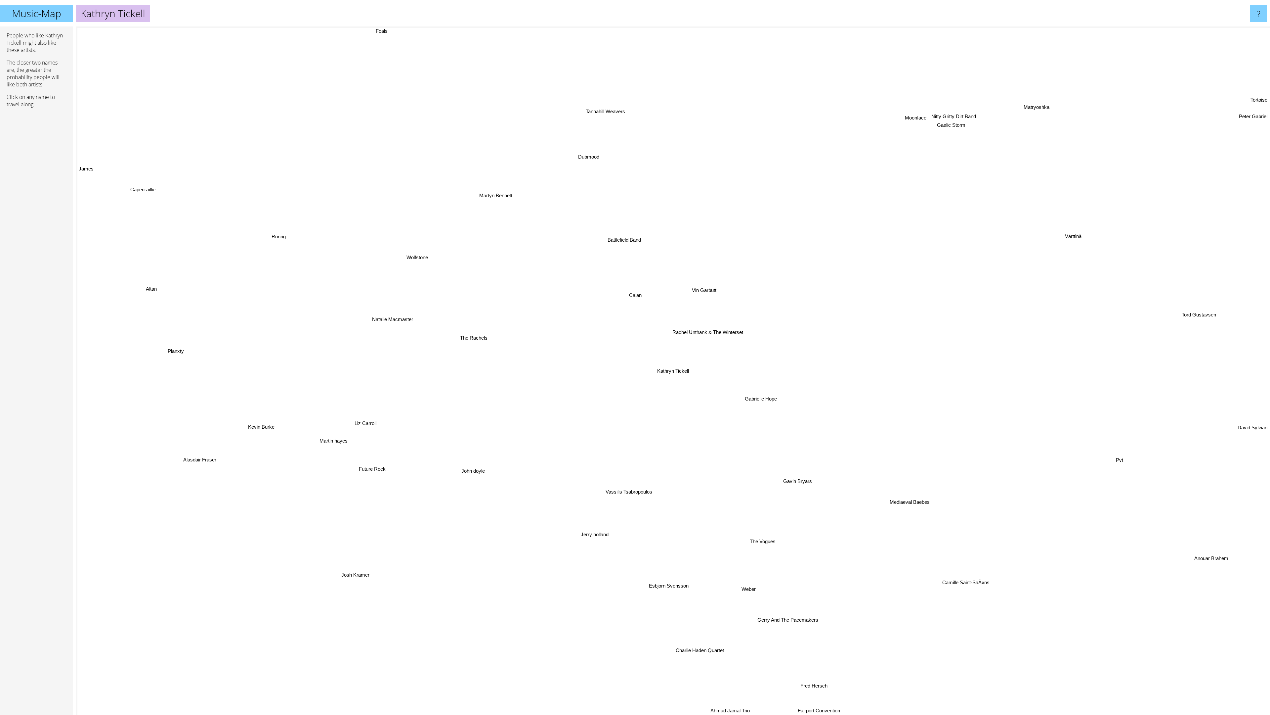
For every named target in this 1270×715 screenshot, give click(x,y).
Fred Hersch (841, 678)
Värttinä (1079, 245)
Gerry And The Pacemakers (798, 618)
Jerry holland (592, 535)
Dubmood (580, 157)
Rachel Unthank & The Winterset (707, 332)
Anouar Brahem (1200, 564)
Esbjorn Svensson (675, 588)
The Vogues (769, 540)
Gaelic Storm (954, 121)
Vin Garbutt (703, 290)
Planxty (175, 349)
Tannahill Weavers (597, 111)
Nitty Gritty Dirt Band (952, 113)
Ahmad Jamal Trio (831, 710)
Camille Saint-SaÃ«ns (951, 588)
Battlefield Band (612, 241)
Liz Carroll (364, 423)
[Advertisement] (36, 214)
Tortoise (1258, 103)
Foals (370, 31)
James (86, 167)
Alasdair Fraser (199, 461)
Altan (150, 286)
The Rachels (469, 343)
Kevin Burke (258, 425)
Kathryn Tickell (673, 371)
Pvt (1137, 430)
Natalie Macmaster (391, 321)
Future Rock (363, 463)
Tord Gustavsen (1199, 318)
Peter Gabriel (1253, 114)
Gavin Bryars (769, 484)
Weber (717, 592)
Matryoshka (1048, 115)
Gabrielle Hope (760, 399)
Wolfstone (415, 258)
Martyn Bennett (496, 196)
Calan (640, 294)
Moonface (924, 124)
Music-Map (36, 13)
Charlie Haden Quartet (725, 652)
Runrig (278, 236)
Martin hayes (332, 440)
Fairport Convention (803, 710)
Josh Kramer (358, 582)
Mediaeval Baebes (906, 503)
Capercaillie (143, 188)
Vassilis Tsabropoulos (604, 494)
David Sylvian (1252, 413)
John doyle (471, 471)
